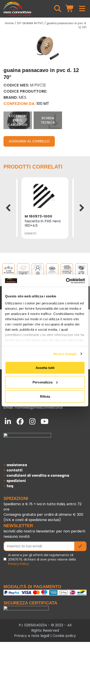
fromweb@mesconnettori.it (38, 407)
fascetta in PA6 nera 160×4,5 (43, 223)
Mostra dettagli (65, 354)
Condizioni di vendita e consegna (38, 475)
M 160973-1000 (38, 216)
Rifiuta (45, 396)
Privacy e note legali (31, 635)
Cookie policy (64, 635)
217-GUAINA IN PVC (30, 23)
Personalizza (42, 382)
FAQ (10, 486)
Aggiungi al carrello (29, 141)
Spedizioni (16, 480)
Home (9, 23)
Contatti (14, 470)
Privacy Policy (18, 564)
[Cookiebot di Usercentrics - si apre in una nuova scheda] (66, 281)
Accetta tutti (45, 368)
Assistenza (17, 464)
